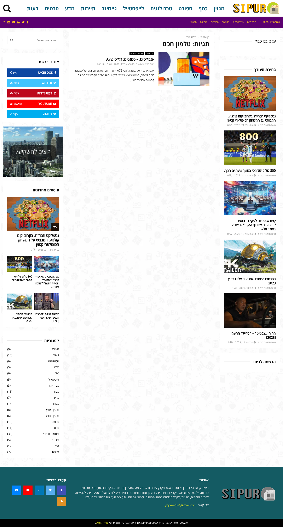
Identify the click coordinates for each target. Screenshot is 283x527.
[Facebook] (61, 490)
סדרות (193, 22)
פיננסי (55, 440)
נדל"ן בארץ (52, 410)
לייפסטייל (133, 8)
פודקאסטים (238, 22)
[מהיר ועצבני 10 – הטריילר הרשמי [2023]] (250, 310)
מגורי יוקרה (52, 385)
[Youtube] (28, 490)
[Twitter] (50, 490)
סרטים (52, 8)
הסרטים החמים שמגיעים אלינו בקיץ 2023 (252, 281)
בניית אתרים (102, 523)
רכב (57, 446)
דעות (33, 8)
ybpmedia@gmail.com (181, 505)
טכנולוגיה (161, 8)
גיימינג (109, 8)
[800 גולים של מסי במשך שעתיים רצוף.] (250, 147)
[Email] (16, 490)
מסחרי (55, 403)
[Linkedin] (39, 490)
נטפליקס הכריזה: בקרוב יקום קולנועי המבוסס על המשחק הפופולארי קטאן (251, 118)
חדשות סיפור (142, 64)
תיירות (88, 8)
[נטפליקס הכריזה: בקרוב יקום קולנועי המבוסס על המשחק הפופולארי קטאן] (250, 93)
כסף (203, 8)
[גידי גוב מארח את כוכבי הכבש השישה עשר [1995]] (46, 301)
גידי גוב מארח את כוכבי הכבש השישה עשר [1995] (47, 317)
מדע (70, 8)
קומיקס (203, 22)
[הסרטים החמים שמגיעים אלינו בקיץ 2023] (250, 256)
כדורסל (225, 22)
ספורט (185, 8)
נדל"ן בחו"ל (52, 416)
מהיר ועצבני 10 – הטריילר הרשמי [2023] (253, 335)
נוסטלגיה (251, 22)
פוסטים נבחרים (137, 53)
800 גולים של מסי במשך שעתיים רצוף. (250, 170)
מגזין (219, 8)
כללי (56, 367)
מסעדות (215, 22)
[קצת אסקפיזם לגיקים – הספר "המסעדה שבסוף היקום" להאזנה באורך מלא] (250, 198)
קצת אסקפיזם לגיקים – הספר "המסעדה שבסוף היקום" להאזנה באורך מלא (254, 224)
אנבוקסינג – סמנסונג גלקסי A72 (130, 59)
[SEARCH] (11, 40)
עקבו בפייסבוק (265, 41)
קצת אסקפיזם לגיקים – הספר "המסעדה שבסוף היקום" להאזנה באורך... (47, 282)
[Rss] (61, 501)
